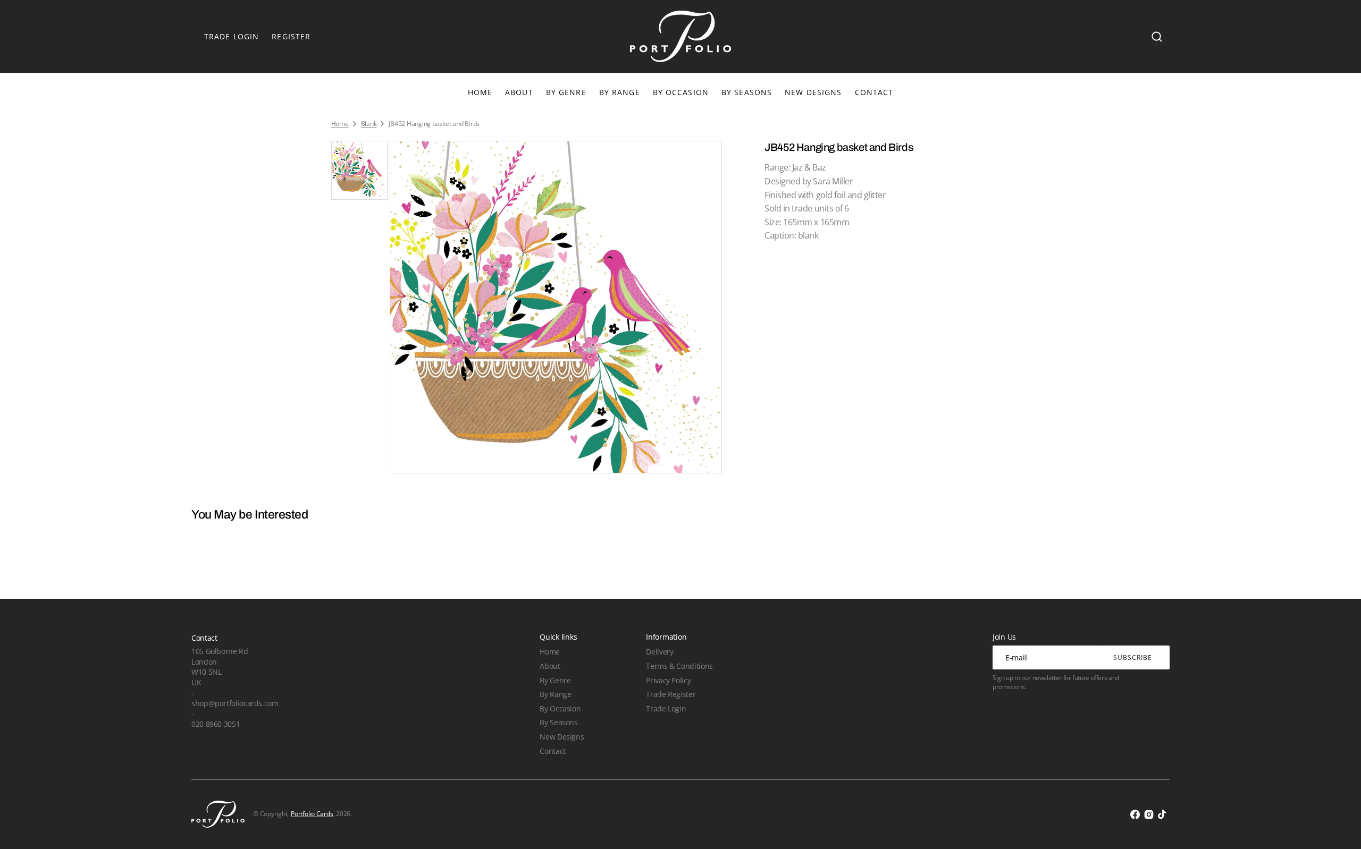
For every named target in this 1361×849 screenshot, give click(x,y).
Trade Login (666, 708)
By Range (619, 92)
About (550, 666)
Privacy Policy (668, 680)
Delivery (659, 652)
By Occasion (681, 92)
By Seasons (746, 92)
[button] (1157, 36)
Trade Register (670, 694)
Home (340, 124)
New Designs (562, 737)
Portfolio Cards (312, 814)
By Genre (566, 92)
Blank (369, 124)
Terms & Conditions (679, 666)
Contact (552, 751)
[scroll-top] (1338, 826)
